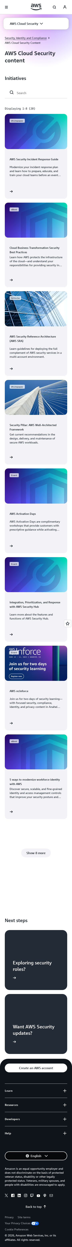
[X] (6, 1196)
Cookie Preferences (16, 1229)
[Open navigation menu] (6, 7)
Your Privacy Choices (17, 1223)
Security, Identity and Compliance (26, 38)
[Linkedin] (19, 1196)
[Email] (51, 1196)
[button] (26, 23)
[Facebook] (12, 1196)
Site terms (24, 1217)
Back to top (34, 1207)
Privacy (9, 1217)
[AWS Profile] (65, 7)
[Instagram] (25, 1196)
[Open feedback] (67, 623)
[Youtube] (38, 1196)
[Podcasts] (44, 1196)
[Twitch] (32, 1196)
